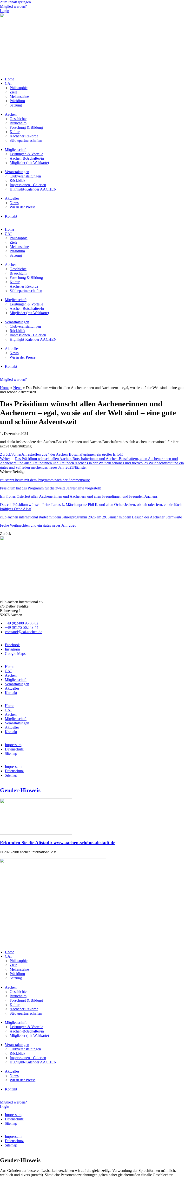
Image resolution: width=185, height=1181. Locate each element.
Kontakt (11, 216)
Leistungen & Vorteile (26, 154)
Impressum (13, 745)
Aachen (11, 114)
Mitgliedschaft (15, 150)
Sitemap (11, 753)
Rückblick (17, 180)
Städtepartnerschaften (26, 140)
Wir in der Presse (22, 207)
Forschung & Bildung (26, 127)
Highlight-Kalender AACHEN (33, 189)
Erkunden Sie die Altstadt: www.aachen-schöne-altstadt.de (57, 842)
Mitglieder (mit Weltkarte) (29, 163)
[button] (5, 533)
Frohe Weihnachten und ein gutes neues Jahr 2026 (38, 525)
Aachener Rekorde (24, 136)
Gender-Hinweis (20, 790)
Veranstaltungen (17, 172)
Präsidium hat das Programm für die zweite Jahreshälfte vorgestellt (50, 488)
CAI (8, 83)
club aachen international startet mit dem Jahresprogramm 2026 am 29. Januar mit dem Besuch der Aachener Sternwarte (91, 517)
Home (9, 79)
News (14, 203)
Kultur (15, 132)
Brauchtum (18, 123)
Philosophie (18, 88)
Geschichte (18, 119)
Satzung (16, 105)
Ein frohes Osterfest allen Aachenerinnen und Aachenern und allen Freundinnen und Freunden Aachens (79, 496)
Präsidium (17, 101)
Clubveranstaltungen (25, 176)
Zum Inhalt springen (15, 2)
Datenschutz (14, 749)
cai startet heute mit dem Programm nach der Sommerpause (45, 480)
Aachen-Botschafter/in (27, 158)
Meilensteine (19, 96)
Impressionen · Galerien (28, 185)
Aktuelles (12, 198)
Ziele (13, 92)
